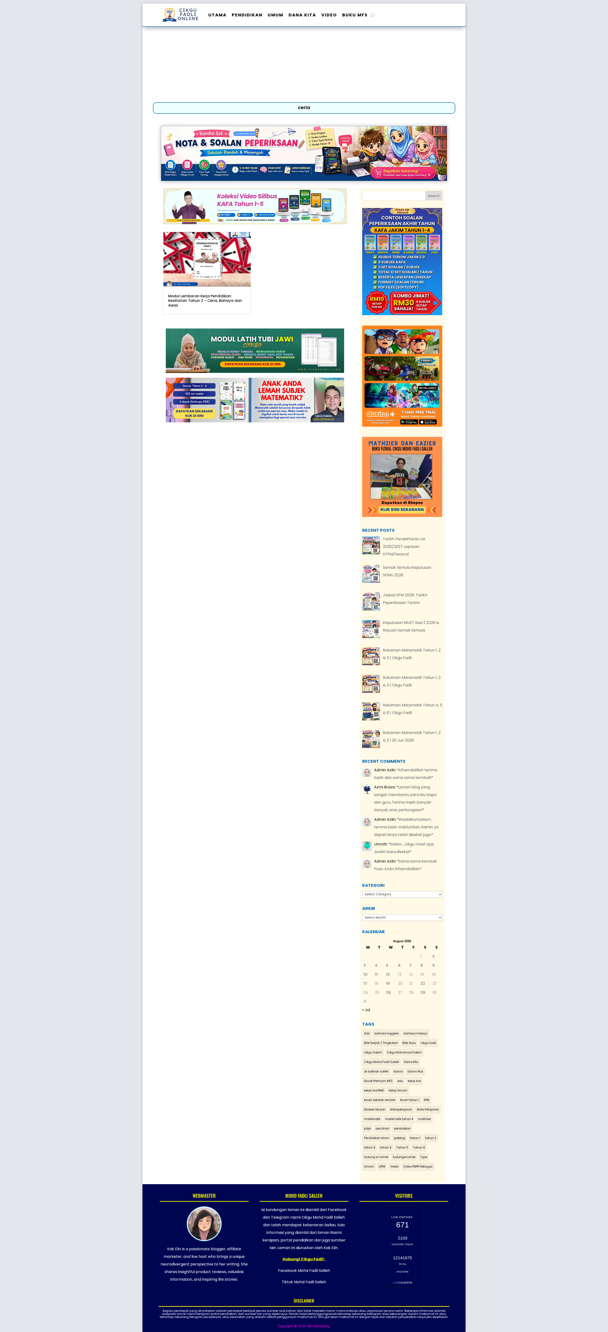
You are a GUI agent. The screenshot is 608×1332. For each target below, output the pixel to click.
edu (400, 1081)
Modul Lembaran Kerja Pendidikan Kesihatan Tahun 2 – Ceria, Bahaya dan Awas (205, 301)
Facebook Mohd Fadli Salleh (304, 1270)
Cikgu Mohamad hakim (404, 1052)
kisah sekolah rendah (379, 1100)
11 (376, 974)
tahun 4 (385, 1147)
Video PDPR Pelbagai (417, 1166)
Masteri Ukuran (374, 1109)
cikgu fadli (428, 1043)
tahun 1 (415, 1138)
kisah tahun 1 (409, 1100)
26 (388, 992)
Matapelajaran (401, 1109)
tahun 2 (430, 1138)
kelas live (414, 1081)
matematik (372, 1119)
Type (423, 1157)
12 (388, 974)
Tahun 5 (402, 1147)
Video (329, 15)
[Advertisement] (304, 65)
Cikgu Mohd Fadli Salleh (381, 1062)
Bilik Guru (409, 1043)
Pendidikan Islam (376, 1138)
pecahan (382, 1128)
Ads (367, 1033)
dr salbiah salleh (376, 1071)
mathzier (424, 1119)
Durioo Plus (415, 1071)
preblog (399, 1138)
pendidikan (402, 1128)
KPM (426, 1100)
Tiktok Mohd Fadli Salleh (304, 1282)
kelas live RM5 (374, 1090)
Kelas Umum (398, 1090)
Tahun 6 (419, 1147)
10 (365, 974)
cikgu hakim (373, 1052)
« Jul (366, 1010)
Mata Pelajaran (428, 1109)
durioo (398, 1071)
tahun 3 (369, 1147)
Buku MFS (355, 15)
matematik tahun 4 (399, 1119)
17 (365, 983)
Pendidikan (247, 15)
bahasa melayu (416, 1033)
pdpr (367, 1128)
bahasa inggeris (387, 1033)
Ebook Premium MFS (378, 1081)
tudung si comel (376, 1157)
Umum (275, 15)
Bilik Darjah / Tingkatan (381, 1043)
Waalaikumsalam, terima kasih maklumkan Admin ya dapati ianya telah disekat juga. (406, 827)
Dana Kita (302, 15)
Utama (217, 15)
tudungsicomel (404, 1157)
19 (388, 983)
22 (422, 983)
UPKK (382, 1166)
